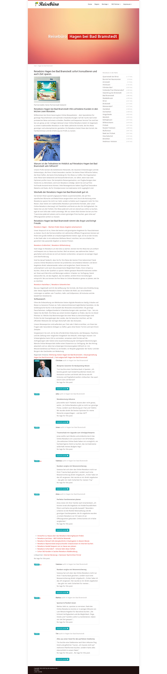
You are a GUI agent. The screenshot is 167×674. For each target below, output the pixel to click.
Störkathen (117, 112)
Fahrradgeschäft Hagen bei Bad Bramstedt (71, 357)
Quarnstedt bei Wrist (117, 76)
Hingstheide (117, 114)
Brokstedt (117, 104)
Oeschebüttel (117, 136)
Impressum (127, 4)
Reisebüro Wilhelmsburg (61, 245)
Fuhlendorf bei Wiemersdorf (117, 90)
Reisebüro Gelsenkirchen (60, 284)
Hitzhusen (117, 85)
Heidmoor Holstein (117, 141)
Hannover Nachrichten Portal (70, 555)
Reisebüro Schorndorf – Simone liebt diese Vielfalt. (56, 549)
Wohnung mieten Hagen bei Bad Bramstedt (65, 355)
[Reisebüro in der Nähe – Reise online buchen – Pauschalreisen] (47, 4)
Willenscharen (117, 122)
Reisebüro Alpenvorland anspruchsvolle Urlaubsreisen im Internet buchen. (65, 544)
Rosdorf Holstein (117, 128)
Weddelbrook (117, 98)
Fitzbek (117, 125)
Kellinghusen (117, 120)
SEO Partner (115, 4)
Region (97, 4)
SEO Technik (38, 672)
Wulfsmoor (117, 131)
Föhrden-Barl (117, 87)
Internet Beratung (50, 555)
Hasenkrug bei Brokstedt (117, 93)
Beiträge (105, 4)
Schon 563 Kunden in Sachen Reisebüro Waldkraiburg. (57, 551)
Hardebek (117, 109)
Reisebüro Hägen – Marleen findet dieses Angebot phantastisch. (58, 227)
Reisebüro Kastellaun (42, 284)
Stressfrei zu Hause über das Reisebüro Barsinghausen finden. (60, 536)
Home (90, 4)
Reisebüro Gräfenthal (42, 245)
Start (35, 66)
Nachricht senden (62, 389)
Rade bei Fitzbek (117, 133)
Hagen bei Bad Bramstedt (78, 361)
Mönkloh (117, 117)
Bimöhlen (117, 139)
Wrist (117, 101)
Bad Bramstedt (117, 95)
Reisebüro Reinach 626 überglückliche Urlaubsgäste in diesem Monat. (63, 541)
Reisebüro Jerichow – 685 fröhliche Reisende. (54, 538)
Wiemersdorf (117, 106)
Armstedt (117, 82)
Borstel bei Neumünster (117, 79)
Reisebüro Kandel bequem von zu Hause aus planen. (56, 546)
